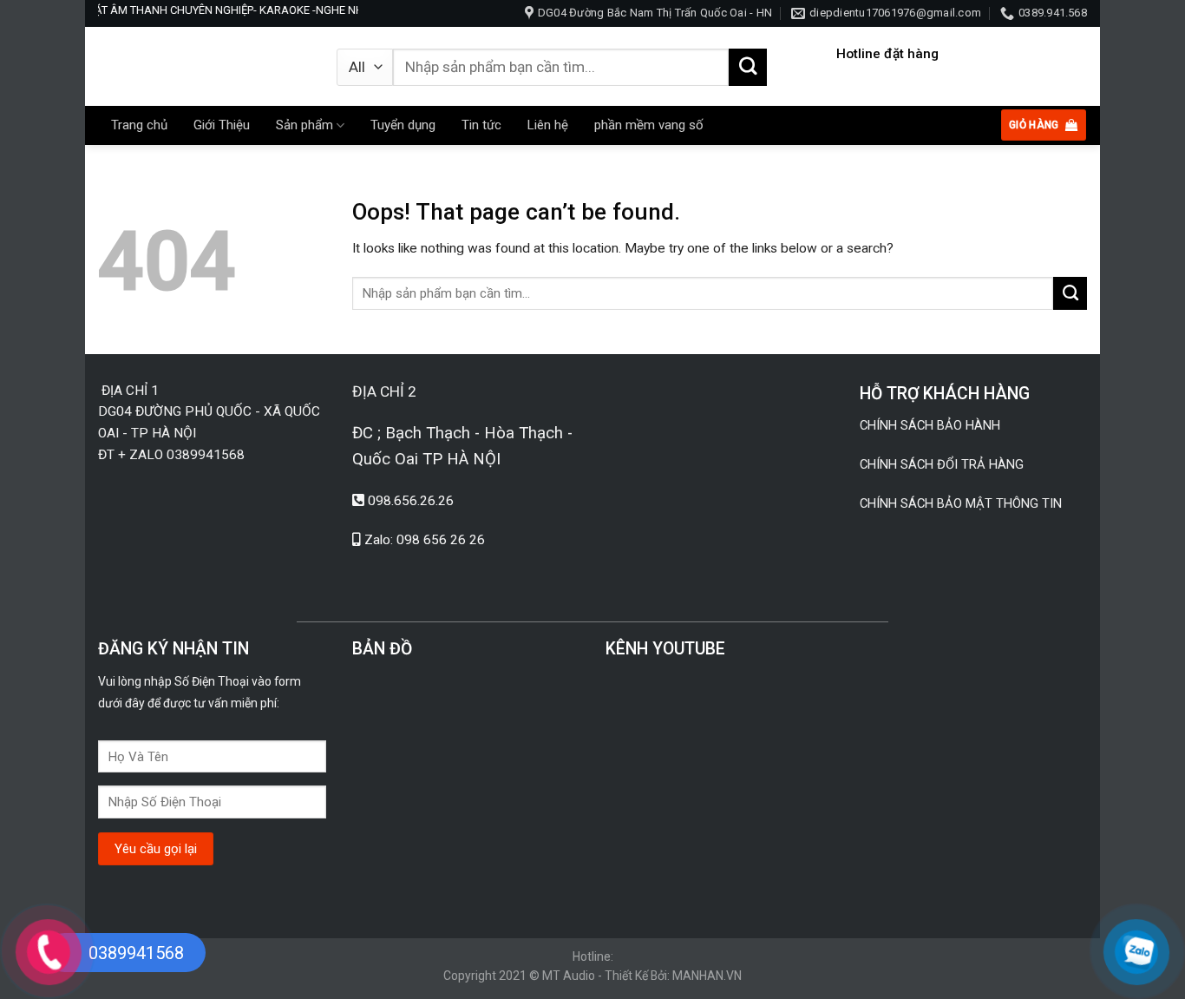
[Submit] (748, 68)
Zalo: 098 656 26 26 (424, 540)
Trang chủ (139, 125)
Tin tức (481, 125)
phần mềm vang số (649, 125)
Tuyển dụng (402, 125)
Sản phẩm (304, 125)
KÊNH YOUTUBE (665, 649)
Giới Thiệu (221, 125)
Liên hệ (547, 125)
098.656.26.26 (411, 501)
